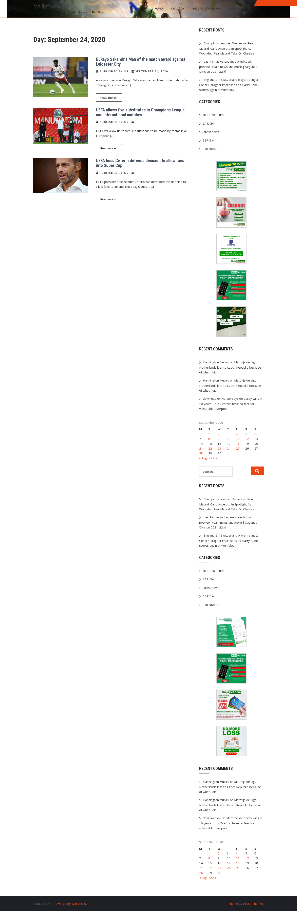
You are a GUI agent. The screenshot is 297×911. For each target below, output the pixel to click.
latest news (211, 132)
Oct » (213, 458)
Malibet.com (47, 6)
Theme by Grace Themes (246, 904)
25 (238, 448)
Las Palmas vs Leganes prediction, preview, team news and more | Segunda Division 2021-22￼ (228, 66)
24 (229, 448)
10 (229, 439)
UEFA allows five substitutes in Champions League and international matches (140, 112)
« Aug (203, 458)
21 (201, 448)
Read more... (109, 97)
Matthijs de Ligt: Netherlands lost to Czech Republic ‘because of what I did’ (230, 367)
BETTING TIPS (213, 115)
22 (210, 448)
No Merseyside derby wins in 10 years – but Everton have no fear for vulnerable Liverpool (230, 403)
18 (238, 443)
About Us (177, 8)
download (209, 398)
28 (201, 453)
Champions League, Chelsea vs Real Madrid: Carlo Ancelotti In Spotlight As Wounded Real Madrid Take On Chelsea (226, 48)
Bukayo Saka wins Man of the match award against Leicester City (140, 62)
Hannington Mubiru (216, 362)
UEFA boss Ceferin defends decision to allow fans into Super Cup (140, 163)
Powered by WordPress (70, 904)
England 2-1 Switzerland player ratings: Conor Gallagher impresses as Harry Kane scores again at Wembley (228, 85)
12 (247, 439)
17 (229, 443)
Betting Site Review (207, 8)
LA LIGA (208, 123)
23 (219, 448)
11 (238, 439)
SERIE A (208, 140)
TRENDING (211, 149)
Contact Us (238, 8)
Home (159, 8)
